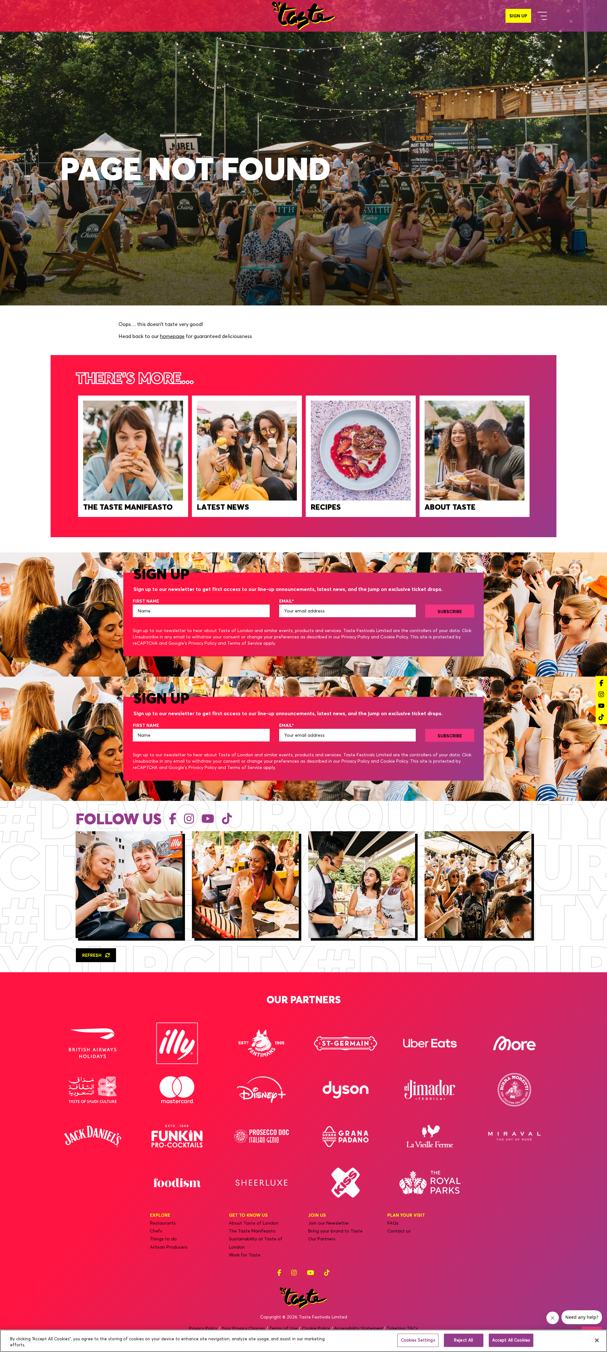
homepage (172, 336)
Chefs (156, 1231)
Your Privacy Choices (243, 1328)
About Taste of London (254, 1223)
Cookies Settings (418, 1340)
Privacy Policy (355, 637)
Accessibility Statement (358, 1328)
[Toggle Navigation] (542, 16)
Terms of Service (244, 643)
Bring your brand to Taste (335, 1231)
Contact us (399, 1231)
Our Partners (321, 1239)
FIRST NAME (146, 601)
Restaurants (163, 1223)
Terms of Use (283, 1328)
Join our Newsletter (328, 1223)
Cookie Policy (394, 637)
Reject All (463, 1340)
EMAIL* (286, 601)
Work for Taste (245, 1255)
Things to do (163, 1239)
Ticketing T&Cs (402, 1328)
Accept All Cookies (511, 1340)
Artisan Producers (168, 1247)
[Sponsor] (92, 1043)
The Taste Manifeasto (252, 1231)
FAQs (393, 1223)
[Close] (597, 1340)
